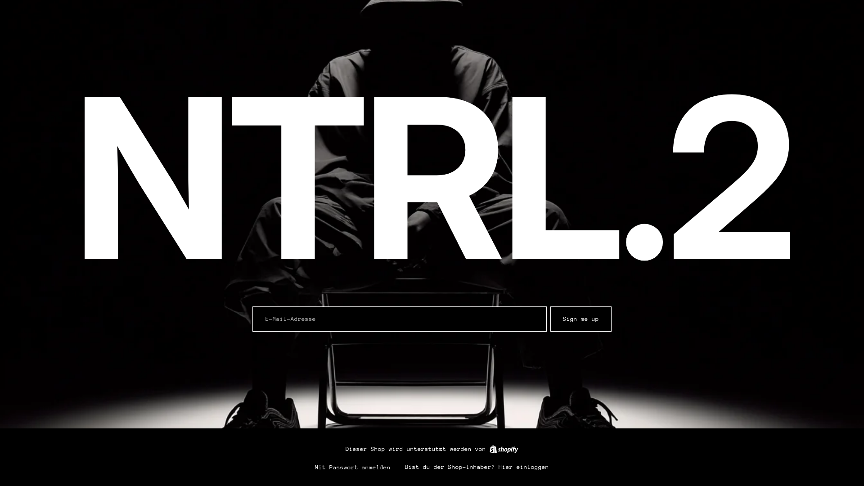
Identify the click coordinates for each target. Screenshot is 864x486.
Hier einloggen (524, 467)
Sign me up (581, 318)
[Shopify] (504, 449)
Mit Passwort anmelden (353, 467)
